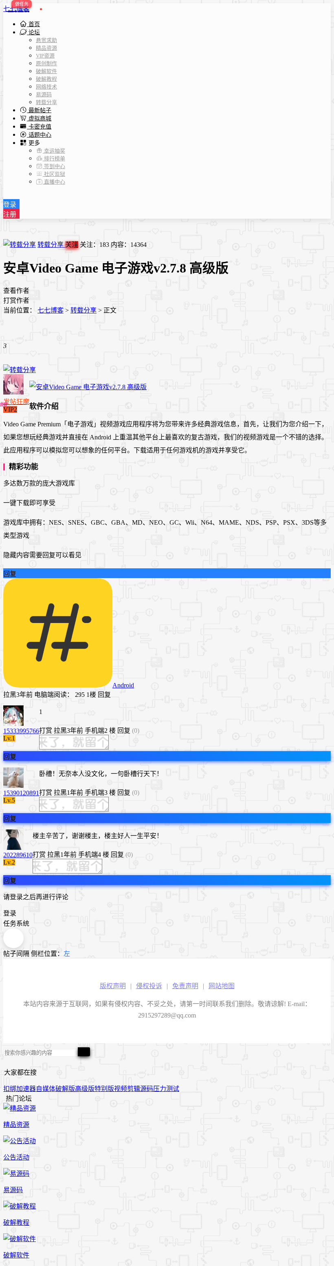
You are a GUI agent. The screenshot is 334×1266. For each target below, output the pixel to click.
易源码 (44, 94)
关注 (71, 244)
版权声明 (113, 985)
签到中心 (54, 166)
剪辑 (133, 1088)
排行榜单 (54, 158)
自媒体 (45, 1088)
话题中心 (39, 135)
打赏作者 (16, 300)
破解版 (65, 1088)
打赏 (45, 730)
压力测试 (166, 1088)
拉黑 (9, 694)
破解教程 (46, 79)
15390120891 (21, 792)
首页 (33, 24)
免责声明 (185, 985)
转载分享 (46, 102)
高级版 (84, 1088)
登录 (9, 204)
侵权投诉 (149, 985)
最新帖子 (39, 110)
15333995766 (21, 730)
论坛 (33, 32)
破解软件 (46, 71)
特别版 (104, 1088)
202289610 (18, 854)
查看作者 (16, 290)
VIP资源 (45, 56)
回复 (9, 573)
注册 (9, 214)
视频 (120, 1088)
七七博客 (16, 8)
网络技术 (46, 87)
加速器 (26, 1088)
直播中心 (54, 182)
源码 (146, 1088)
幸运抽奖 (54, 151)
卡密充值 (39, 127)
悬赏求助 (46, 40)
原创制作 (46, 63)
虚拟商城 (39, 118)
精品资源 (46, 48)
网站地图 (222, 985)
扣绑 (9, 1088)
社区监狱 (54, 174)
